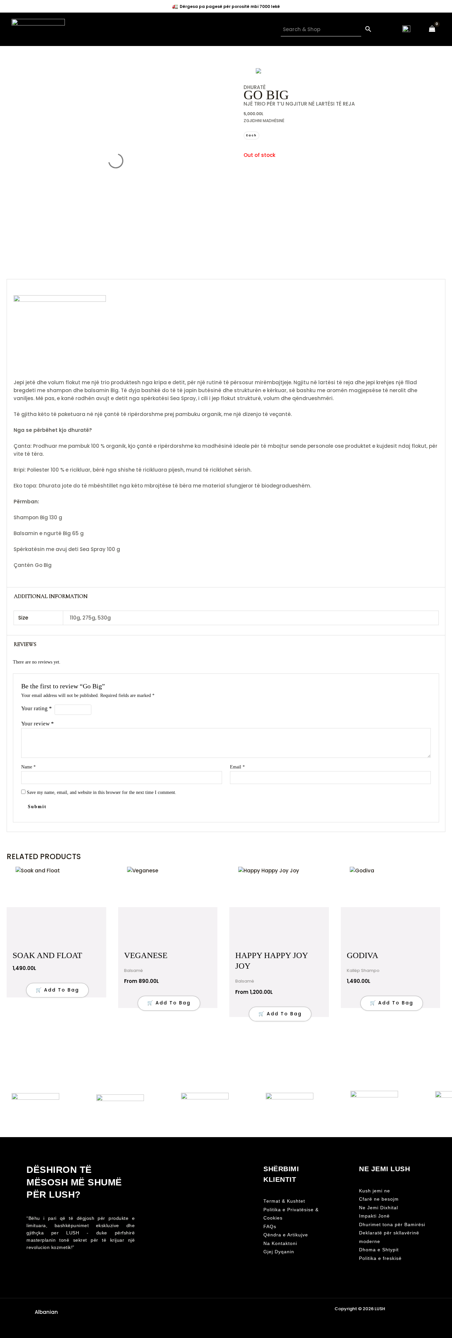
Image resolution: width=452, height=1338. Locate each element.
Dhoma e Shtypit (379, 1249)
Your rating (36, 708)
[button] (45, 1312)
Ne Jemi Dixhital (378, 1207)
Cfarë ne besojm (379, 1199)
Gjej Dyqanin (278, 1251)
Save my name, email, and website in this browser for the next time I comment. (101, 792)
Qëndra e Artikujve (285, 1234)
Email (237, 766)
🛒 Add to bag (169, 1002)
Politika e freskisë (380, 1258)
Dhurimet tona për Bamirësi (392, 1224)
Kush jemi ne (374, 1190)
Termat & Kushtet (284, 1201)
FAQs (269, 1226)
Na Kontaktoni (280, 1243)
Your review (37, 723)
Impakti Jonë (374, 1216)
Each (251, 135)
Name (28, 766)
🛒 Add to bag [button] (57, 990)
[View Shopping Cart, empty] (432, 29)
